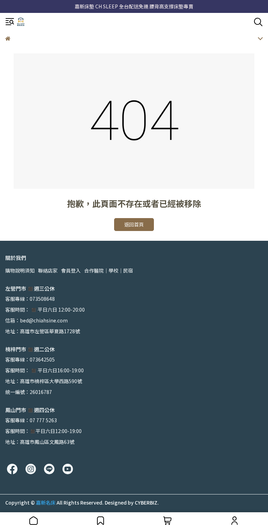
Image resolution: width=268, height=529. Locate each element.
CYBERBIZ (146, 502)
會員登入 (71, 270)
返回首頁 (134, 224)
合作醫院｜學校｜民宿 (108, 270)
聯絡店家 (48, 270)
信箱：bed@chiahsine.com (36, 320)
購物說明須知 (20, 270)
